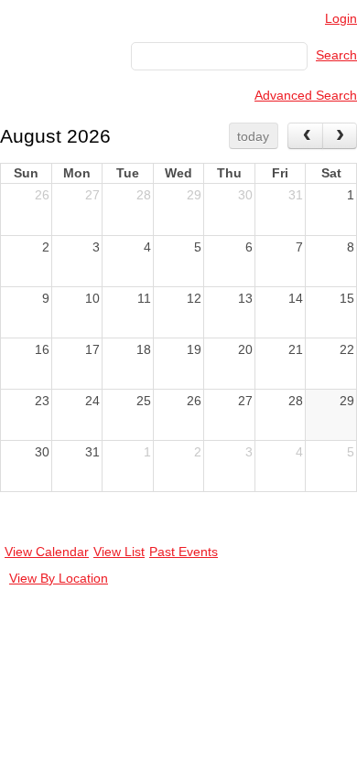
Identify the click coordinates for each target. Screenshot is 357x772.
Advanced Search (305, 95)
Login (341, 18)
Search (336, 55)
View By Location (58, 578)
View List (119, 551)
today (253, 136)
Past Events (183, 551)
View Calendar (47, 551)
